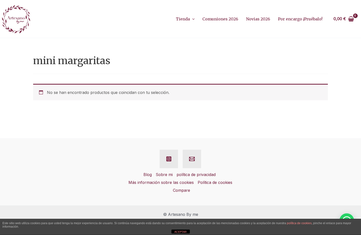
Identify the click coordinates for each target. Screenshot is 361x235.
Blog (147, 174)
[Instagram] (169, 159)
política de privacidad (196, 174)
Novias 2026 (258, 18)
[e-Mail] (192, 159)
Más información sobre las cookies (161, 182)
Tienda (183, 18)
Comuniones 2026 (220, 18)
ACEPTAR (180, 231)
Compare (181, 190)
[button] (192, 19)
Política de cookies (215, 182)
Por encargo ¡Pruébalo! (300, 18)
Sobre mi (164, 174)
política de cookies (299, 223)
